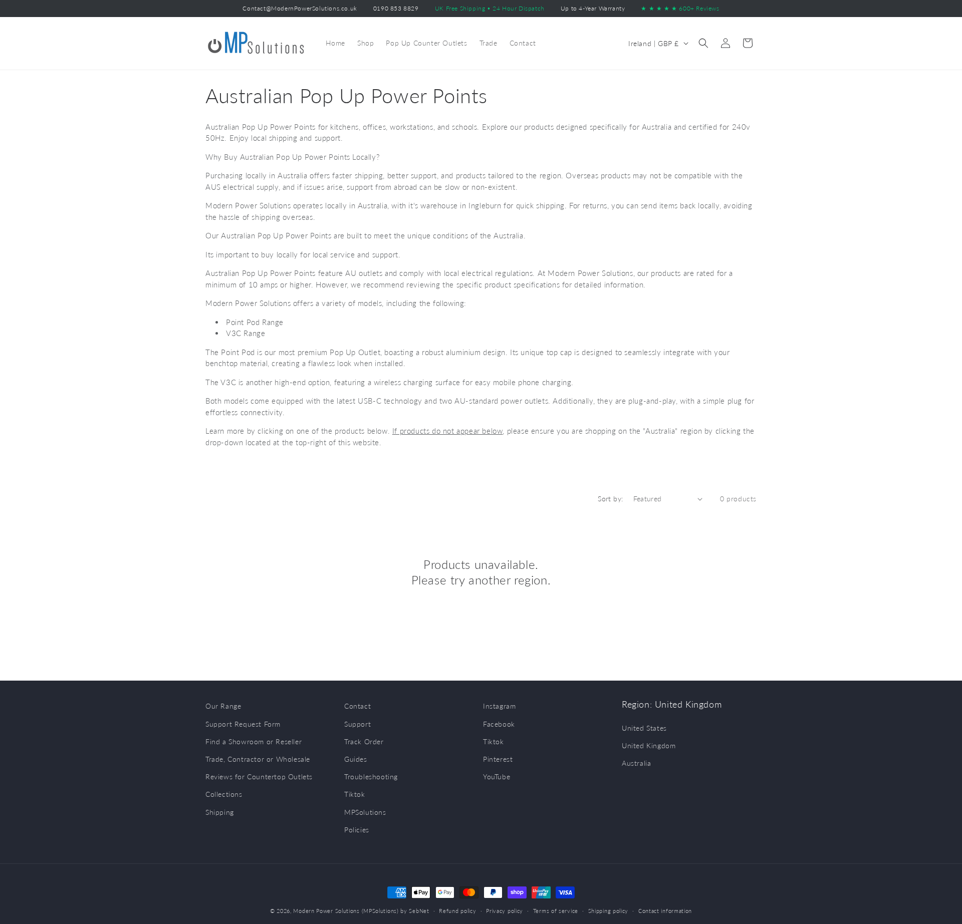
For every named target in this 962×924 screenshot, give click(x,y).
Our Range (223, 706)
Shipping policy (608, 910)
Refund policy (457, 910)
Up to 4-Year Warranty (593, 8)
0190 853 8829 (396, 8)
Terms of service (555, 910)
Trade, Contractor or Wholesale (257, 759)
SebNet (419, 910)
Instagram (499, 706)
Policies (356, 829)
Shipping (219, 812)
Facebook (499, 724)
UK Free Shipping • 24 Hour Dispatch (490, 8)
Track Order (364, 741)
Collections (224, 794)
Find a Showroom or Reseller (253, 741)
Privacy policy (504, 910)
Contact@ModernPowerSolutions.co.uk (300, 8)
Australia (636, 763)
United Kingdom (648, 745)
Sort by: (610, 498)
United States (644, 728)
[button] (703, 43)
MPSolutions (365, 812)
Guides (355, 759)
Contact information (665, 910)
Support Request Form (243, 724)
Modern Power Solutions (326, 910)
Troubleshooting (371, 776)
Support (357, 724)
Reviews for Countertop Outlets (259, 776)
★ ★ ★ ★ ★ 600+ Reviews (680, 8)
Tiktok (354, 794)
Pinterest (498, 759)
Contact (357, 706)
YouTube (496, 776)
